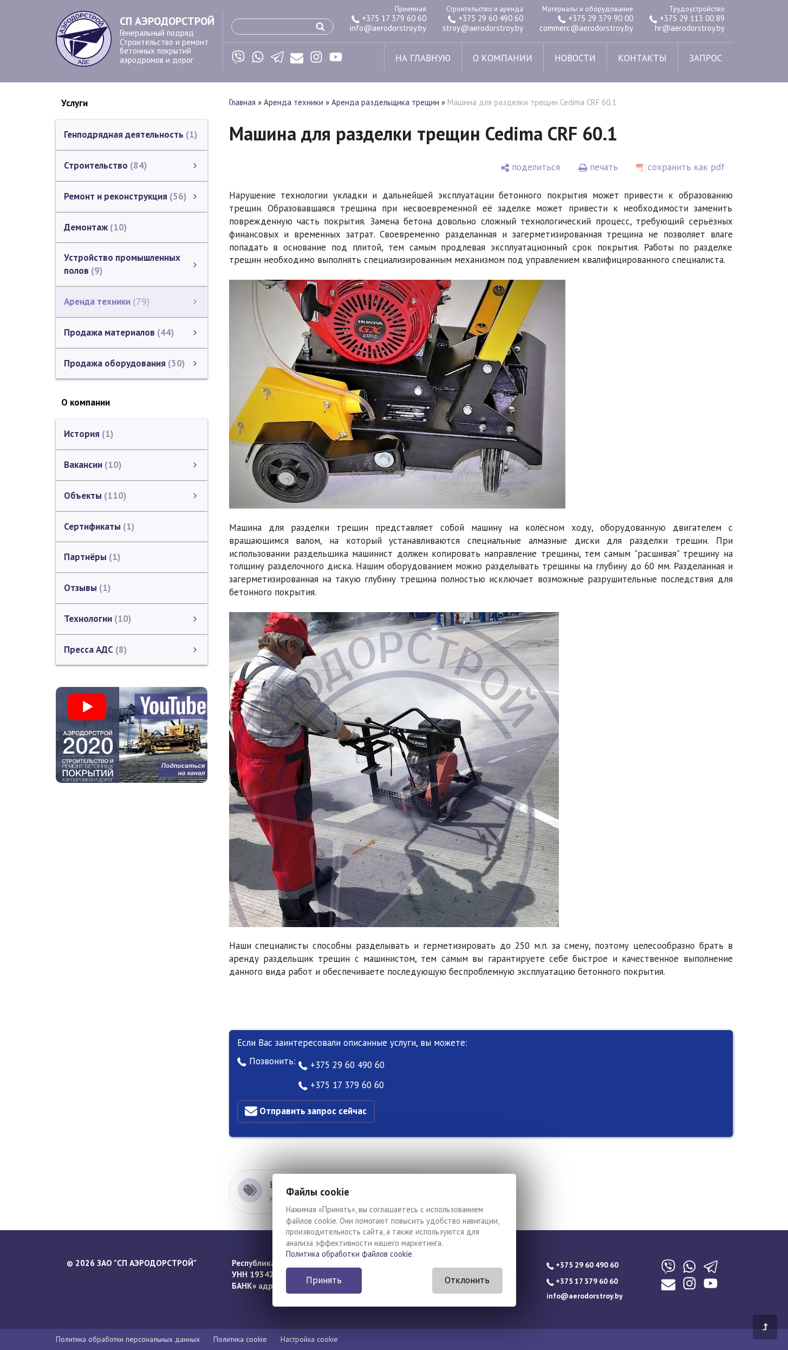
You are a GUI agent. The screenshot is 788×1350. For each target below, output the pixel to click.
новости (575, 58)
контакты (642, 58)
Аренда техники (293, 102)
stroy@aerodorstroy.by (482, 28)
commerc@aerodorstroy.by (586, 28)
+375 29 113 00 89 (691, 18)
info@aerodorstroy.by (388, 28)
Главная (242, 102)
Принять (324, 1280)
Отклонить (467, 1280)
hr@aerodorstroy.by (690, 28)
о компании (502, 58)
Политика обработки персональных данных (128, 1339)
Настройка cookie (309, 1339)
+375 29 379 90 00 (599, 18)
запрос (705, 58)
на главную (423, 58)
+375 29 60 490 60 (489, 18)
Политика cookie (240, 1339)
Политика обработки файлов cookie (349, 1254)
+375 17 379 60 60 (393, 18)
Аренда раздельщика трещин (385, 102)
